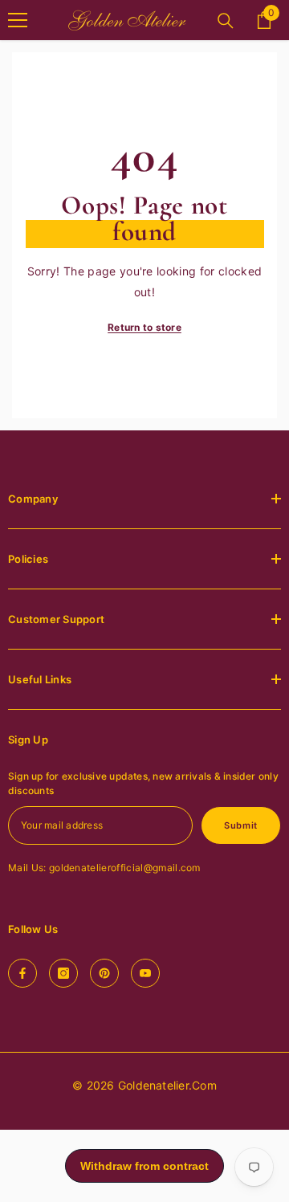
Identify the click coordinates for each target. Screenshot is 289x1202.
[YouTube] (145, 973)
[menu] (17, 20)
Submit (240, 825)
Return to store (144, 327)
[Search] (225, 21)
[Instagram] (63, 973)
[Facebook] (22, 973)
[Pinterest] (104, 973)
